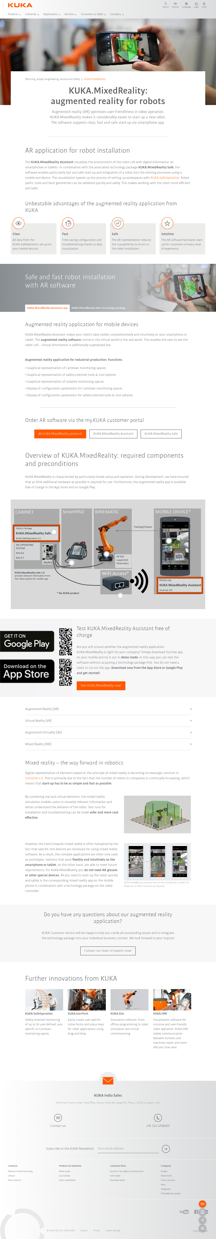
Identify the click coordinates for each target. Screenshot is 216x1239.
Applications (50, 14)
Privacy (96, 1230)
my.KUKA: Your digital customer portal (127, 1171)
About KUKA (166, 1176)
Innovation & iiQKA (92, 14)
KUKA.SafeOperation (165, 178)
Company (115, 14)
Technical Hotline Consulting (20, 1171)
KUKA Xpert (115, 1176)
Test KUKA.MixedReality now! (101, 686)
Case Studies (64, 1176)
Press (163, 1185)
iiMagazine (165, 1189)
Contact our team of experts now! (108, 951)
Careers (164, 1171)
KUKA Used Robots (67, 1180)
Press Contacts (14, 1180)
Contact (11, 1176)
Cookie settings (113, 1230)
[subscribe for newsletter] (166, 1149)
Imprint (84, 1230)
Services (69, 14)
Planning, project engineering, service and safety (52, 79)
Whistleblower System (171, 1193)
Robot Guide (64, 1171)
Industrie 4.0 (34, 778)
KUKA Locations (168, 1180)
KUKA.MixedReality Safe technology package (99, 308)
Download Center (117, 1180)
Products (13, 14)
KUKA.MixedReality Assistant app (47, 308)
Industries (30, 14)
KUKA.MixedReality (95, 79)
